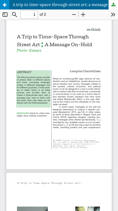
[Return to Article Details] (4, 4)
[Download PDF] (113, 4)
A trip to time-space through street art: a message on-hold (65, 4)
